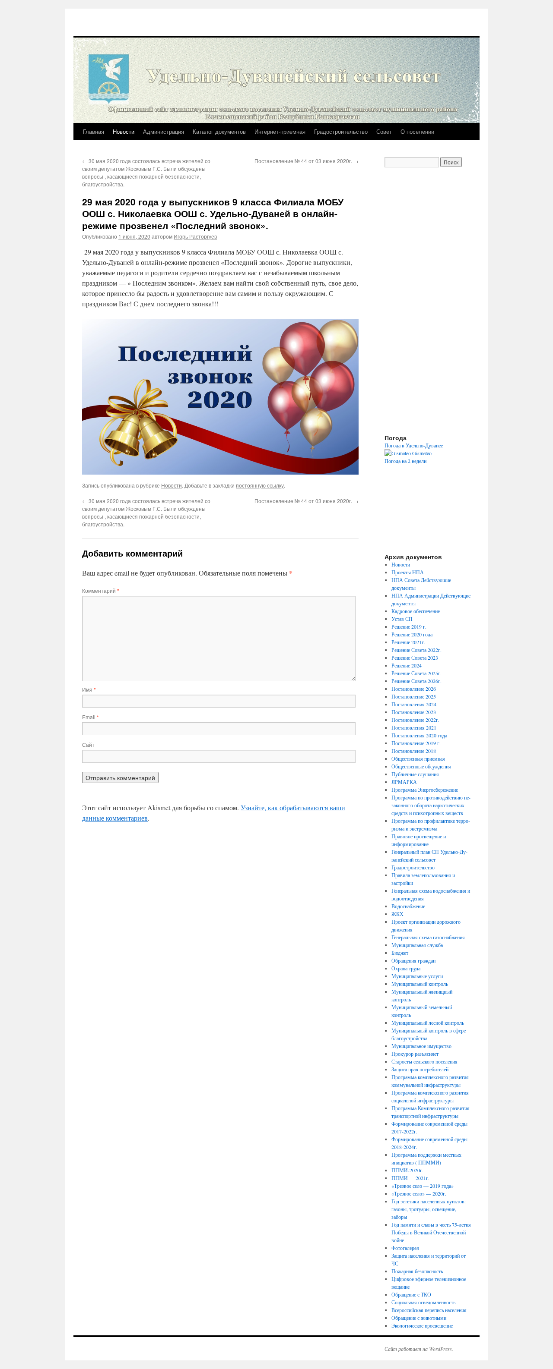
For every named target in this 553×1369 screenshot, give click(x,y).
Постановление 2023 (413, 711)
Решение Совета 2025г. (416, 673)
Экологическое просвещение (422, 1325)
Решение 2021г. (408, 642)
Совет (384, 131)
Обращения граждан (413, 960)
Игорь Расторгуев (195, 236)
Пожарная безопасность (417, 1271)
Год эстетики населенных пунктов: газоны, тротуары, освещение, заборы (428, 1209)
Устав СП (402, 618)
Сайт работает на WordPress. (419, 1348)
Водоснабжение (408, 906)
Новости (123, 131)
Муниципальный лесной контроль (427, 1022)
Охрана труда (405, 968)
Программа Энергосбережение (424, 789)
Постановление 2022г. (415, 719)
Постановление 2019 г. (416, 743)
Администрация (163, 131)
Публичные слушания (415, 774)
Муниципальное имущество (421, 1045)
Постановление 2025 (413, 696)
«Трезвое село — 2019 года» (422, 1185)
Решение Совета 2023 (414, 657)
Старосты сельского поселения (424, 1061)
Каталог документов (219, 131)
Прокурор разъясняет (415, 1053)
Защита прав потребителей (419, 1069)
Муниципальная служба (417, 944)
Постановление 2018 (413, 750)
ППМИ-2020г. (407, 1170)
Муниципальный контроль (419, 983)
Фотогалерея (405, 1247)
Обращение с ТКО (411, 1294)
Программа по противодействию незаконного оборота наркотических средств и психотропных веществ (430, 805)
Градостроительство (341, 131)
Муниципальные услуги (417, 975)
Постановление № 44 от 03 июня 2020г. (306, 160)
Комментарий (100, 590)
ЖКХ (397, 913)
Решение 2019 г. (408, 626)
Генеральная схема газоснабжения (428, 937)
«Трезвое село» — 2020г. (418, 1193)
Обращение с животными (418, 1317)
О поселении (417, 131)
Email (90, 717)
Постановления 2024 (413, 704)
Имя (89, 689)
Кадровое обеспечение (415, 610)
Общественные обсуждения (421, 766)
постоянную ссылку (260, 485)
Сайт (88, 744)
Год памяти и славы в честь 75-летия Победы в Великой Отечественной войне (431, 1232)
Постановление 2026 (413, 688)
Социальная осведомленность (423, 1302)
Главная (93, 131)
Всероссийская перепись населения (429, 1309)
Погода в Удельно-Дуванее (414, 445)
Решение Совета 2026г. (416, 680)
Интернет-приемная (279, 131)
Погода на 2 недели (405, 460)
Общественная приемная (418, 758)
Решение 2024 (406, 665)
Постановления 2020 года (419, 735)
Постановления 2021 (413, 727)
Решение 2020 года (411, 634)
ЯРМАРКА (404, 781)
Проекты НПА (407, 572)
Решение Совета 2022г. (416, 649)
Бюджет (399, 952)
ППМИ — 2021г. (410, 1177)
